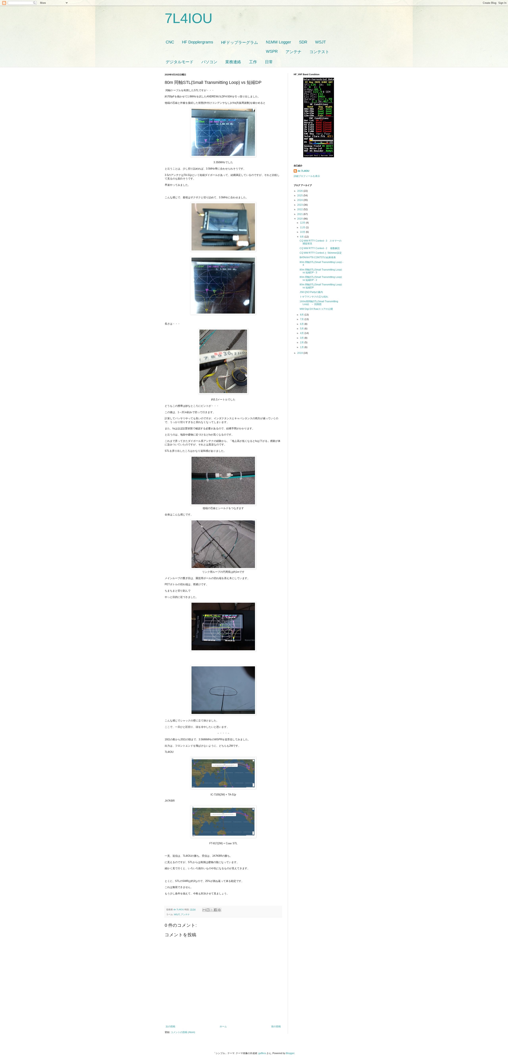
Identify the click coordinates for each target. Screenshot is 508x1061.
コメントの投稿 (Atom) (183, 1032)
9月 (302, 236)
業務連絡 (233, 62)
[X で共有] (212, 910)
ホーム (223, 1026)
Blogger (290, 1053)
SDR (303, 42)
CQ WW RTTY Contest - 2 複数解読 (320, 248)
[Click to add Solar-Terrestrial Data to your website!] (318, 156)
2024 (300, 200)
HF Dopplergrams (197, 42)
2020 (300, 218)
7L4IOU (189, 18)
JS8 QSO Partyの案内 (311, 292)
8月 (302, 314)
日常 (269, 62)
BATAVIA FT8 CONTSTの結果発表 (318, 257)
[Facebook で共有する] (215, 910)
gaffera (262, 1053)
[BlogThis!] (208, 910)
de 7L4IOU (303, 171)
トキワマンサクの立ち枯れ (314, 296)
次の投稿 (170, 1026)
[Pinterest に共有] (219, 910)
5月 (302, 328)
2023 (300, 204)
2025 (300, 195)
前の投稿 (276, 1026)
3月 (302, 338)
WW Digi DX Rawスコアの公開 (316, 309)
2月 (302, 342)
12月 (303, 222)
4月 (302, 333)
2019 (300, 353)
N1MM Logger (278, 42)
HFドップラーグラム (239, 42)
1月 (302, 347)
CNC (170, 42)
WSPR (272, 51)
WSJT (320, 42)
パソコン (209, 62)
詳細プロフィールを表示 (307, 176)
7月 (302, 319)
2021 (300, 214)
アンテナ (293, 52)
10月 (303, 232)
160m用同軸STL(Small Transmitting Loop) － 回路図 (319, 303)
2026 (300, 191)
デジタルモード (179, 62)
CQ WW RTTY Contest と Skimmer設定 (321, 252)
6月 (302, 324)
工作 (253, 62)
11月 (303, 227)
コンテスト (319, 52)
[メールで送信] (204, 910)
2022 (300, 209)
